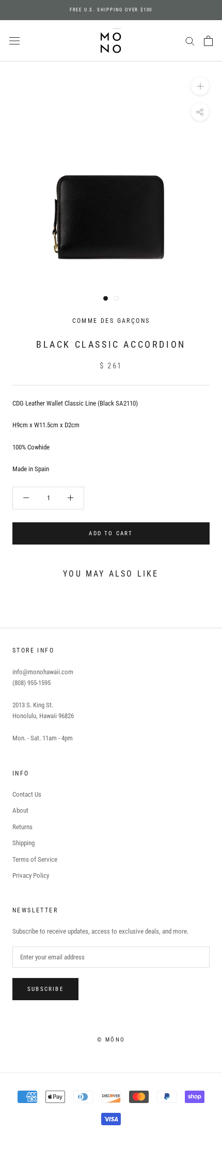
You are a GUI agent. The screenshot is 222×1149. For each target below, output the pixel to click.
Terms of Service (34, 859)
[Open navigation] (14, 41)
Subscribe (45, 989)
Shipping (23, 843)
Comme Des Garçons (111, 320)
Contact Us (26, 794)
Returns (22, 827)
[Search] (190, 40)
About (20, 810)
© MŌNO (111, 1039)
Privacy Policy (30, 875)
